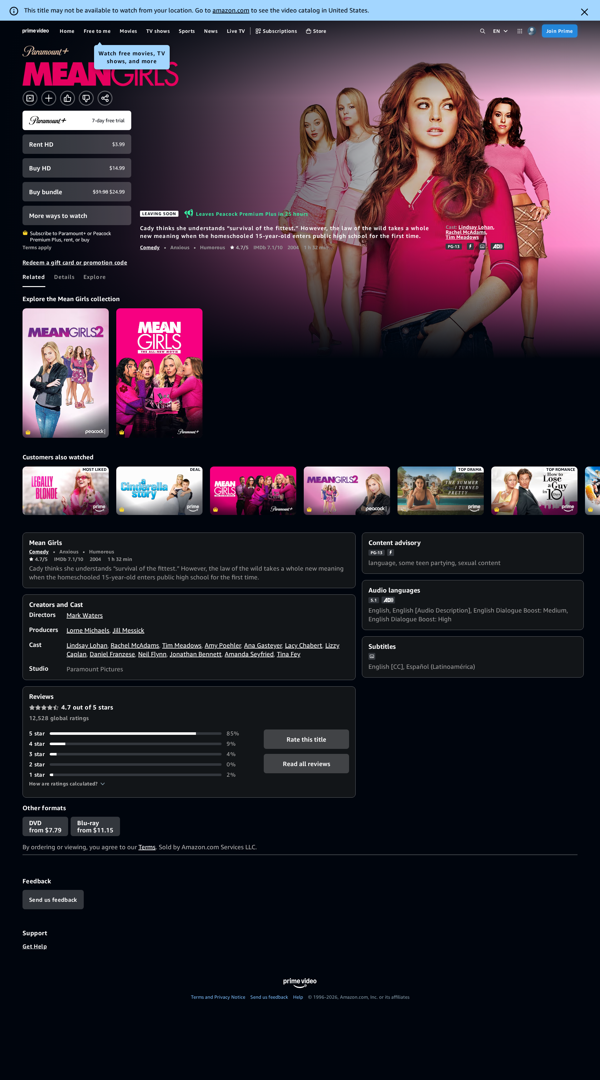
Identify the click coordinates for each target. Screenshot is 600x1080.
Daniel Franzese (112, 654)
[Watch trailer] (30, 98)
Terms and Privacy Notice (218, 997)
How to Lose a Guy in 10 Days (534, 491)
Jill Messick (128, 630)
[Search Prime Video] (483, 31)
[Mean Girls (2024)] (159, 373)
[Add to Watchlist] (48, 98)
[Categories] (520, 31)
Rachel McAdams (466, 232)
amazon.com (230, 10)
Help (298, 997)
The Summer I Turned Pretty (441, 491)
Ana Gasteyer (263, 645)
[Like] (67, 98)
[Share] (105, 98)
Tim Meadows (462, 237)
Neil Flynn (152, 654)
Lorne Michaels (88, 630)
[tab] (33, 276)
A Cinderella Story (159, 491)
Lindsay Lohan (475, 227)
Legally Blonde (65, 491)
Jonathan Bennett (196, 654)
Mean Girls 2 (347, 491)
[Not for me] (86, 98)
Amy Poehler (223, 645)
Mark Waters (85, 615)
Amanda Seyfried (249, 654)
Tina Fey (288, 654)
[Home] (35, 30)
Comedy (150, 247)
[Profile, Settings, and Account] (532, 31)
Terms (147, 846)
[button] (67, 783)
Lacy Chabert (303, 645)
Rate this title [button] (306, 739)
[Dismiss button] (584, 12)
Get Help (34, 946)
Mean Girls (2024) (253, 491)
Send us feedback (269, 997)
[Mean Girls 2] (65, 373)
